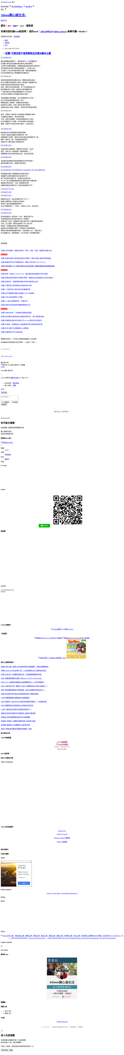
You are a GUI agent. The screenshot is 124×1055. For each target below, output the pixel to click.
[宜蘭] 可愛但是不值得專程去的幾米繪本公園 (28, 53)
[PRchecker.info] (62, 1021)
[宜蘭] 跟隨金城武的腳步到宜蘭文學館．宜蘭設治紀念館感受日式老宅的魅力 (27, 278)
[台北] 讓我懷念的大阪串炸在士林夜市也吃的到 (17, 705)
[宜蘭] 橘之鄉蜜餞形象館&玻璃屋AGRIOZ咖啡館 (17, 293)
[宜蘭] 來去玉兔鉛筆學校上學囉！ (12, 297)
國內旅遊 (16, 383)
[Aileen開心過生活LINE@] (6, 356)
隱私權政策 (73, 1027)
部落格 (7, 43)
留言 (16, 378)
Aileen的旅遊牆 (62, 742)
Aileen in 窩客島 (62, 842)
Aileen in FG (62, 831)
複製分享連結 (62, 749)
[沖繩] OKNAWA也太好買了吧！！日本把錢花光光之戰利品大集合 (23, 670)
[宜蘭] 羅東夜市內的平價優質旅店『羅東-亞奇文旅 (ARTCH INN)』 (24, 262)
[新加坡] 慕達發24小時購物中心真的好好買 (15, 725)
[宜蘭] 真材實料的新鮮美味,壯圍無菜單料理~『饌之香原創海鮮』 (23, 316)
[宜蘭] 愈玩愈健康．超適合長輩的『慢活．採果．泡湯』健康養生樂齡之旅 (26, 250)
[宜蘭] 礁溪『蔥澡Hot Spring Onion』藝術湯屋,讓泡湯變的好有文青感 (24, 274)
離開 (11, 1050)
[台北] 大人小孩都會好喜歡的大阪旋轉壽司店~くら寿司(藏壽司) (22, 682)
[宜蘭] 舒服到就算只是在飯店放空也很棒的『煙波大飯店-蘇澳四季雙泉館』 (26, 258)
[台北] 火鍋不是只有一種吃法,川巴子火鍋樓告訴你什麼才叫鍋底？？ (24, 686)
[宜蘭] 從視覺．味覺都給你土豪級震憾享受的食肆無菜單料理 (21, 324)
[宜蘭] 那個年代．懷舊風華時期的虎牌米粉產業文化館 (19, 281)
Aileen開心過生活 (5, 349)
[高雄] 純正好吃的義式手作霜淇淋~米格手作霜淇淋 (18, 713)
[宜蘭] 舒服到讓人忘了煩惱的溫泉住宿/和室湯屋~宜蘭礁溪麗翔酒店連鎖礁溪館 (28, 266)
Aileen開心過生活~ (13, 15)
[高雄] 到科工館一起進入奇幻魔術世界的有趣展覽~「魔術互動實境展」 (25, 667)
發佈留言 (4, 404)
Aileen (3, 367)
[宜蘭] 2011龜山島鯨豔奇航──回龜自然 (14, 301)
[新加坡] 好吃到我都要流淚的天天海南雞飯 (15, 717)
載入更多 (4, 392)
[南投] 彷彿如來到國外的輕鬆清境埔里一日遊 (16, 729)
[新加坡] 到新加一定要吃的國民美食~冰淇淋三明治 (18, 721)
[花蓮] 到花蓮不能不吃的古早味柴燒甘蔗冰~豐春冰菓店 (20, 694)
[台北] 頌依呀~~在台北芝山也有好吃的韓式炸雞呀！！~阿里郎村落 (24, 701)
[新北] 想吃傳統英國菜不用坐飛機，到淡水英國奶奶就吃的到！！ (23, 690)
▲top (2, 389)
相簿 (6, 40)
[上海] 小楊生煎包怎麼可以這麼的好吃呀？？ (16, 709)
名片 (6, 45)
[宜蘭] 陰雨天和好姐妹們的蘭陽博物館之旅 (15, 305)
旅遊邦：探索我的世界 (62, 747)
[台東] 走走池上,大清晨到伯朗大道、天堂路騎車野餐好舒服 (21, 674)
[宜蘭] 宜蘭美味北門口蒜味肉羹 (11, 332)
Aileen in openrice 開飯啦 (62, 838)
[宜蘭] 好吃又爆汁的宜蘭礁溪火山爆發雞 (14, 328)
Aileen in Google (62, 834)
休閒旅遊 (17, 36)
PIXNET (47, 1027)
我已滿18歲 (5, 1050)
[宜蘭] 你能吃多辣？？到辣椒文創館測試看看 (16, 313)
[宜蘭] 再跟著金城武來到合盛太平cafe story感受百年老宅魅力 (21, 320)
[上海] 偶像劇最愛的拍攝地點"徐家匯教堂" (15, 698)
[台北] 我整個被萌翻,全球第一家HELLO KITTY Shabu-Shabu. (21, 678)
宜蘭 (14, 385)
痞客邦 (12, 378)
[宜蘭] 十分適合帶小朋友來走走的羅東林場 (15, 289)
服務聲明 (80, 1027)
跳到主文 (4, 20)
